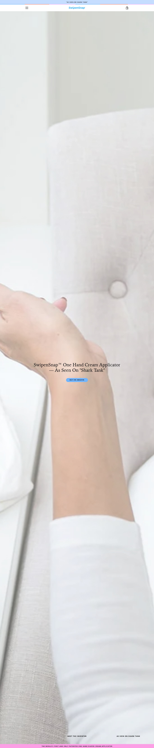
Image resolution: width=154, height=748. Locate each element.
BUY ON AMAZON (77, 380)
